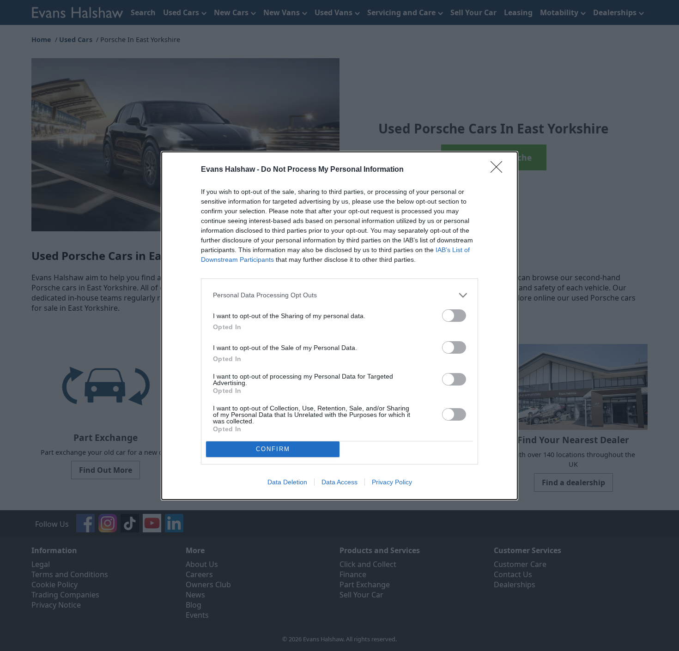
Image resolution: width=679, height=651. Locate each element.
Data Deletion (287, 482)
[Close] (499, 170)
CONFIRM (273, 449)
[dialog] (339, 326)
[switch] (454, 315)
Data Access (339, 482)
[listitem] (339, 295)
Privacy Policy (392, 482)
